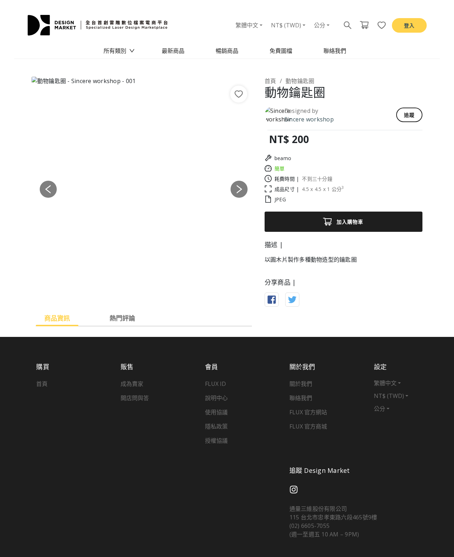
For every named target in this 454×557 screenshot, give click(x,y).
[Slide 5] (169, 292)
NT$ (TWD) (286, 25)
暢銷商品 (227, 51)
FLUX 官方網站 (308, 412)
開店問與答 (135, 398)
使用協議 (216, 412)
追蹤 (409, 114)
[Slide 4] (156, 292)
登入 (409, 25)
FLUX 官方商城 (308, 426)
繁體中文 (247, 25)
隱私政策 (216, 426)
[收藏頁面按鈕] (379, 25)
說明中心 (216, 398)
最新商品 (173, 51)
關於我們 (300, 384)
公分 (319, 25)
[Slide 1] (118, 292)
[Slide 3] (143, 292)
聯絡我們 (334, 51)
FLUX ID (215, 384)
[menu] (227, 51)
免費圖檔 (281, 51)
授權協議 (216, 440)
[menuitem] (119, 51)
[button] (48, 189)
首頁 (270, 81)
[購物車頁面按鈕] (364, 25)
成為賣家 (132, 384)
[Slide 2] (131, 292)
